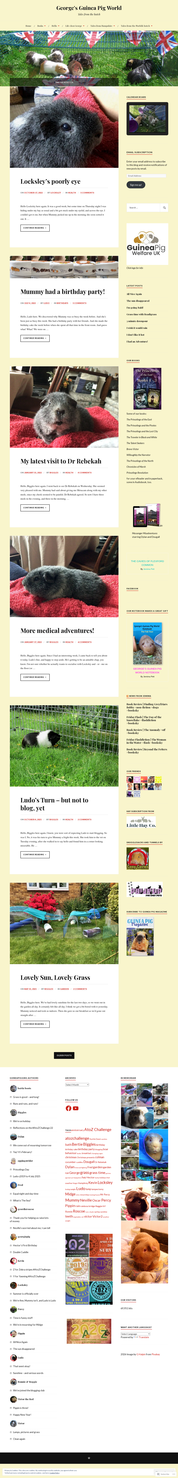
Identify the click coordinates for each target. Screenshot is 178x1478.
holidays (103, 1178)
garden (64, 989)
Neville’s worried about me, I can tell (31, 1228)
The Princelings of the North (140, 460)
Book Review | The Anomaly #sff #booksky (146, 731)
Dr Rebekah (100, 1162)
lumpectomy (97, 1189)
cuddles (79, 1162)
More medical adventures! (57, 630)
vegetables (77, 1217)
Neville (86, 1200)
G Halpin (141, 1354)
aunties (104, 1139)
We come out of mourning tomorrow (32, 1145)
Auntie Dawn (95, 1139)
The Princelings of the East (139, 419)
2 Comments (85, 819)
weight (67, 1221)
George (74, 1173)
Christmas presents (86, 1157)
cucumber (70, 1162)
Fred (90, 1167)
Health (72, 193)
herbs (97, 1178)
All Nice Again (134, 293)
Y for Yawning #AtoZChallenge (29, 1276)
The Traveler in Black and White (142, 437)
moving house (94, 1195)
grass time (97, 1172)
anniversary (77, 1130)
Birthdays (62, 303)
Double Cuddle (20, 1252)
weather (106, 1217)
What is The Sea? (22, 1200)
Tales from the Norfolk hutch (135, 25)
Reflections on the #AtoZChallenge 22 (33, 1127)
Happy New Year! (22, 1414)
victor (88, 1216)
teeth (69, 1216)
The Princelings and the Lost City (142, 431)
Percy (106, 1200)
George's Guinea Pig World (89, 7)
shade (91, 1212)
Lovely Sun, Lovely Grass (55, 977)
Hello (54, 25)
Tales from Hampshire (101, 25)
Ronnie (68, 1211)
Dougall (89, 1162)
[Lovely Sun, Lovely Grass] (64, 963)
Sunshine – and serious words (28, 1373)
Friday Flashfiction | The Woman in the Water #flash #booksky (146, 741)
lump (88, 1189)
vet (82, 1217)
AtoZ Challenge (97, 1129)
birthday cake (71, 1149)
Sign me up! (136, 184)
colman (99, 1157)
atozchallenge (77, 1138)
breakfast (86, 1153)
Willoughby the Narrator (138, 454)
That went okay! (21, 1366)
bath (68, 1144)
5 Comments (87, 193)
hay (84, 1177)
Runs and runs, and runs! (25, 1103)
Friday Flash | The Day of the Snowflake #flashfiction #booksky (144, 720)
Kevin (92, 1182)
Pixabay (156, 1354)
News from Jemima (140, 696)
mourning (84, 1194)
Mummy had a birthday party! (62, 291)
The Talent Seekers (135, 443)
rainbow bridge (88, 1206)
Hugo (75, 1183)
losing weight (70, 1189)
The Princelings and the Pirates (141, 425)
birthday (100, 1144)
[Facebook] (68, 1108)
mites (78, 1195)
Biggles (54, 473)
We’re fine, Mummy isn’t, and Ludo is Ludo (34, 1300)
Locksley (56, 193)
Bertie (77, 1144)
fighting (84, 1167)
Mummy (72, 1200)
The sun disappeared (138, 300)
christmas (70, 1157)
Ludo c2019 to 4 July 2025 (26, 1176)
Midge (70, 1194)
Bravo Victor (133, 449)
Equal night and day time (25, 1193)
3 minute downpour (137, 321)
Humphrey (83, 1183)
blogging (99, 1149)
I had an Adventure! (137, 341)
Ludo (47, 303)
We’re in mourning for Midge (28, 1324)
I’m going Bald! (135, 307)
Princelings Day (21, 1169)
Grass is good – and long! (26, 1097)
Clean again (19, 1438)
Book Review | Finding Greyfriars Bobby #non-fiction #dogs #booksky (147, 707)
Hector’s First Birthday (25, 1245)
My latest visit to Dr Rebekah (60, 461)
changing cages (97, 1153)
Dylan (70, 1167)
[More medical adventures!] (64, 616)
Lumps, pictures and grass (26, 1432)
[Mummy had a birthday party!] (64, 277)
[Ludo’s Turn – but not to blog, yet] (64, 785)
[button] (141, 124)
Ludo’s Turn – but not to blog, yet (54, 804)
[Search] (164, 207)
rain (78, 1206)
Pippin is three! (21, 1407)
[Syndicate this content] (128, 696)
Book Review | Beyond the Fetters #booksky (147, 751)
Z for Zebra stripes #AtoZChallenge (31, 1269)
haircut (70, 1178)
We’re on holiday (21, 1121)
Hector (90, 1177)
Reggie (98, 1206)
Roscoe (79, 1211)
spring (97, 1212)
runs (87, 1212)
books (79, 1153)
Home (28, 25)
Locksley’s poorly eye (50, 181)
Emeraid (78, 1167)
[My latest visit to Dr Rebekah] (64, 446)
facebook (132, 589)
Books (40, 25)
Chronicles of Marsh (136, 466)
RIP (104, 1206)
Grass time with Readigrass (142, 314)
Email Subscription (139, 152)
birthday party (86, 1149)
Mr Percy (105, 1194)
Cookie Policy (55, 1473)
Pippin (70, 1205)
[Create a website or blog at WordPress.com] (89, 1458)
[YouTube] (75, 1108)
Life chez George (73, 25)
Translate (144, 1337)
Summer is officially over (26, 1293)
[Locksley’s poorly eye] (64, 166)
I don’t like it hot (135, 334)
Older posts (64, 1055)
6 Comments (85, 642)
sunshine (103, 1212)
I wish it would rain (137, 327)
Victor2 (97, 1216)
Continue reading (32, 229)
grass (84, 1172)
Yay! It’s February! (22, 1152)
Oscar (96, 1200)
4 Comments (85, 473)
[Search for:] (147, 207)
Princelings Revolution (137, 472)
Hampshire (77, 1178)
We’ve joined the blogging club (28, 1390)
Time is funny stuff (23, 1317)
